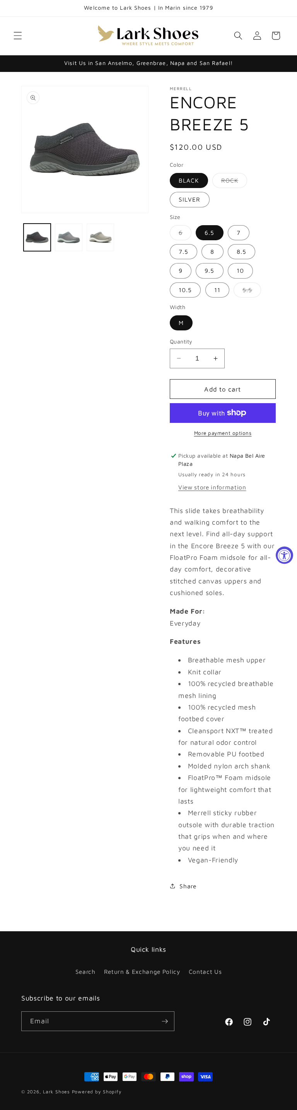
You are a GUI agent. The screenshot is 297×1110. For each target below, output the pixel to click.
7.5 (183, 251)
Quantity (181, 341)
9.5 (209, 270)
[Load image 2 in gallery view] (68, 237)
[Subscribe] (164, 1021)
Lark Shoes (56, 1092)
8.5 (241, 251)
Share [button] (187, 886)
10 (240, 270)
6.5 (209, 232)
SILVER (190, 199)
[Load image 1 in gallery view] (37, 237)
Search (85, 971)
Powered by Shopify (97, 1092)
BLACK (189, 180)
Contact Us (205, 971)
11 (217, 289)
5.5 (251, 292)
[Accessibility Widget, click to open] (284, 555)
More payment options (223, 433)
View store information (212, 487)
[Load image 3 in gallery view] (100, 237)
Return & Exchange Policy (142, 971)
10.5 (185, 289)
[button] (18, 35)
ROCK (234, 182)
